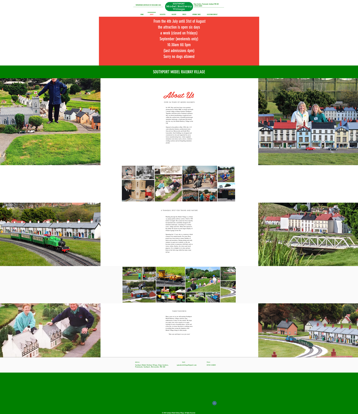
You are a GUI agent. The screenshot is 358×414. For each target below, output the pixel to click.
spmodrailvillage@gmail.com (187, 365)
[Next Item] (232, 183)
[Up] (214, 403)
